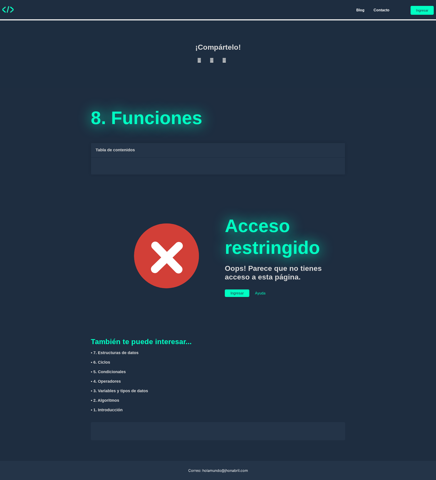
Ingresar (237, 293)
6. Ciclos (101, 362)
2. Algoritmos (106, 400)
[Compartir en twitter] (212, 60)
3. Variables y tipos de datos (120, 391)
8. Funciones (146, 118)
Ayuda (260, 293)
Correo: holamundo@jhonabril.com (218, 470)
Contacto (381, 10)
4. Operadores (107, 381)
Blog (360, 10)
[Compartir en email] (237, 60)
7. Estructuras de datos (116, 352)
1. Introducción (108, 410)
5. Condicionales (109, 372)
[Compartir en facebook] (199, 60)
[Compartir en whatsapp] (224, 60)
